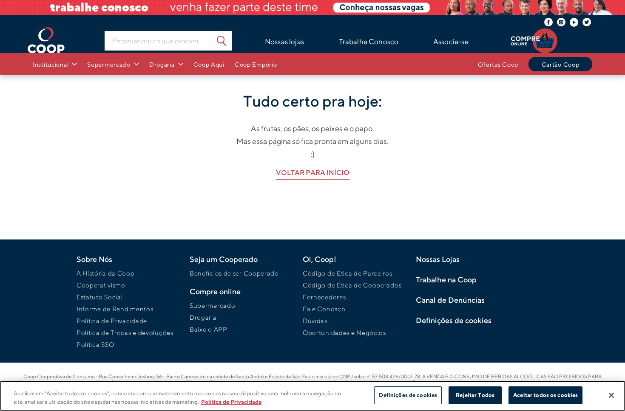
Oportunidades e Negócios (344, 332)
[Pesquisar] (221, 41)
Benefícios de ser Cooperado (234, 273)
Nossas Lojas (438, 259)
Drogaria (203, 317)
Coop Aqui (208, 64)
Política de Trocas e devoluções (125, 332)
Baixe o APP (208, 329)
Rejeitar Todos (475, 395)
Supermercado (212, 305)
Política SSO (95, 344)
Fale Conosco (324, 308)
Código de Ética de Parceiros (347, 273)
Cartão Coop (561, 64)
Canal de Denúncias (450, 300)
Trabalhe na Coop (446, 279)
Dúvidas (315, 320)
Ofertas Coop (498, 64)
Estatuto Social (100, 297)
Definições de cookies (408, 395)
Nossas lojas (284, 41)
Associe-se (451, 41)
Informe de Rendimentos (115, 308)
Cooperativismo (101, 285)
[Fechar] (611, 395)
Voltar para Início (312, 173)
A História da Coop (106, 273)
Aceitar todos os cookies (545, 395)
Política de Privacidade (112, 320)
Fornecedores (324, 297)
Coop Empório (256, 64)
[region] (312, 396)
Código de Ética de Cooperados (352, 285)
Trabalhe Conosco (369, 41)
